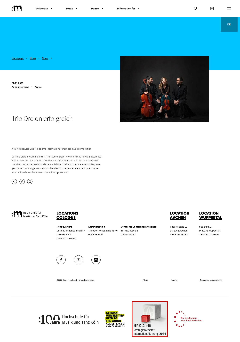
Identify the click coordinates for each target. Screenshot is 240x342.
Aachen (178, 217)
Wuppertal (210, 217)
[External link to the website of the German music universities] (187, 318)
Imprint (174, 280)
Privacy (146, 280)
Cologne (66, 217)
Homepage (18, 58)
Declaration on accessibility (211, 280)
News (33, 58)
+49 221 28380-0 (67, 238)
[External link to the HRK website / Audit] (150, 319)
